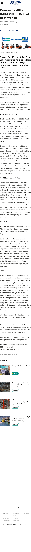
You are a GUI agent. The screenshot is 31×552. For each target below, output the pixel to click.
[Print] (17, 30)
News (6, 24)
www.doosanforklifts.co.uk (9, 354)
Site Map (16, 518)
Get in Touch (5, 513)
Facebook (26, 513)
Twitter (27, 515)
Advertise (4, 515)
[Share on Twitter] (5, 30)
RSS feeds (16, 515)
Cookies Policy (5, 518)
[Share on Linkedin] (5, 30)
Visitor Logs (16, 520)
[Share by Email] (13, 30)
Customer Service (6, 520)
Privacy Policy (16, 513)
